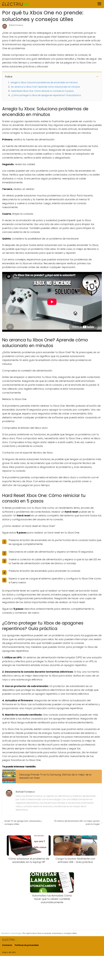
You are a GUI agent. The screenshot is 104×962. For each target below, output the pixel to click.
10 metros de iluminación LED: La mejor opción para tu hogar (77, 822)
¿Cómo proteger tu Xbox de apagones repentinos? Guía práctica (46, 95)
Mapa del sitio (9, 952)
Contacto (7, 945)
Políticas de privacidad (26, 945)
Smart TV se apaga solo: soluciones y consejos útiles (23, 822)
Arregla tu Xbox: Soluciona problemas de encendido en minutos (44, 82)
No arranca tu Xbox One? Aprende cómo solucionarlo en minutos (45, 86)
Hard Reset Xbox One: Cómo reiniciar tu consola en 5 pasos (42, 91)
